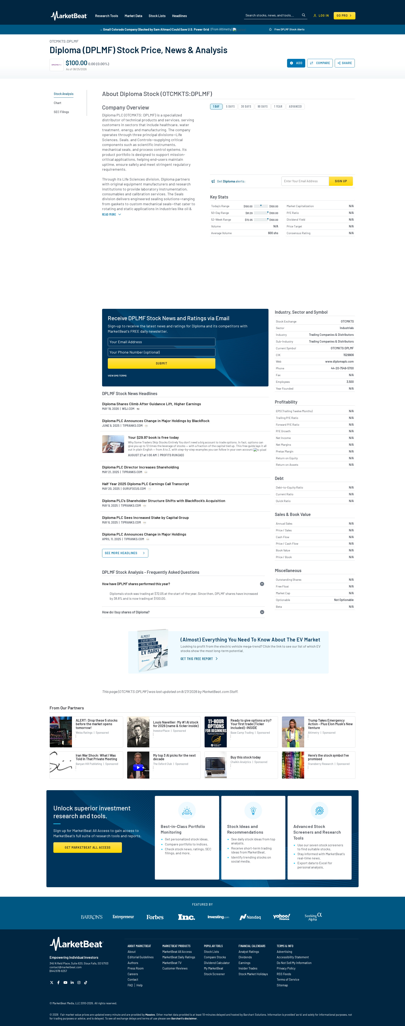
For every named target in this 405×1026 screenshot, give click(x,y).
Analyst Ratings (249, 951)
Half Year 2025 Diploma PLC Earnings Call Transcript (145, 484)
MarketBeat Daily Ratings (178, 957)
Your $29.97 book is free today (153, 437)
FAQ (130, 985)
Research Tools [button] (106, 16)
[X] (52, 982)
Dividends (245, 957)
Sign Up (341, 181)
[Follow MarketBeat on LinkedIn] (72, 982)
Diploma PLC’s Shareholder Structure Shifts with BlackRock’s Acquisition (163, 500)
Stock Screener (214, 974)
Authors (133, 963)
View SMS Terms (117, 375)
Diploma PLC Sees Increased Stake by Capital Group (145, 517)
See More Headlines (121, 553)
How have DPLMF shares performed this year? (136, 584)
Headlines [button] (179, 16)
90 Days (263, 106)
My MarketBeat (213, 968)
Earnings (244, 963)
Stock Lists (211, 951)
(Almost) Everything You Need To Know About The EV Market (250, 639)
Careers (133, 974)
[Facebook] (59, 982)
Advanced (295, 106)
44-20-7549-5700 (342, 368)
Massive (150, 1014)
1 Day (216, 106)
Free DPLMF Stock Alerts (289, 29)
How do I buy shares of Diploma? (126, 612)
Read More (109, 214)
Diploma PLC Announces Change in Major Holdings (144, 534)
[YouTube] (66, 982)
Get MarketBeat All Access (88, 847)
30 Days (246, 106)
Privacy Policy (286, 968)
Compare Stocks (215, 957)
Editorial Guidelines (141, 957)
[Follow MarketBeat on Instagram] (79, 982)
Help (139, 985)
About (132, 951)
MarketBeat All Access (177, 951)
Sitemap (282, 985)
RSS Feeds (284, 974)
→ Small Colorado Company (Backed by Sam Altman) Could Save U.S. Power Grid (154, 29)
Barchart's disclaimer (184, 1018)
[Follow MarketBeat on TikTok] (86, 982)
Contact (133, 979)
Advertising (284, 951)
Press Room (136, 968)
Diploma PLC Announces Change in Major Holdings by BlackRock (155, 420)
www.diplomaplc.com (339, 361)
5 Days (230, 106)
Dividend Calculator (217, 963)
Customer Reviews (175, 968)
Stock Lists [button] (157, 16)
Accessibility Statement (293, 957)
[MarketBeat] (69, 15)
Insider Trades (248, 968)
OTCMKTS (347, 321)
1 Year (278, 106)
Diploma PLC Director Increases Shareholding (140, 467)
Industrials (347, 328)
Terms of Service (288, 979)
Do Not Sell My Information (294, 963)
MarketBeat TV (172, 963)
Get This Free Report (197, 658)
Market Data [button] (133, 16)
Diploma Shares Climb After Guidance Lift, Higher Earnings (151, 404)
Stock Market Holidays (253, 974)
